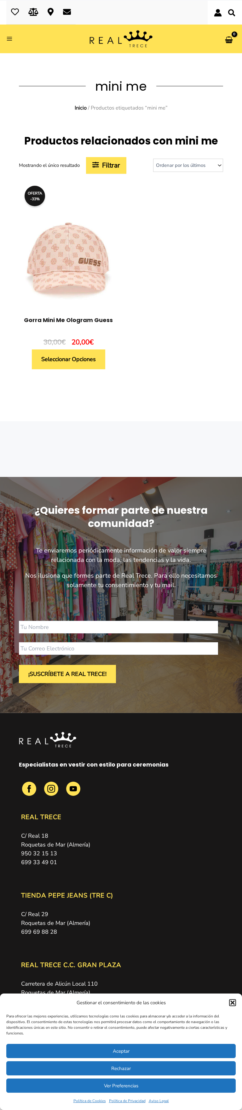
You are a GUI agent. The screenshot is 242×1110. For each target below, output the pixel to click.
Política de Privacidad (127, 1100)
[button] (232, 1003)
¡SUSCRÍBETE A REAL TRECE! (67, 674)
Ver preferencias (121, 1086)
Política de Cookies (89, 1100)
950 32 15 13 (39, 853)
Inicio (81, 107)
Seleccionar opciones (68, 359)
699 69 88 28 (39, 932)
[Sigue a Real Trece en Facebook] (30, 792)
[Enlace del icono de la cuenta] (218, 13)
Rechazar (121, 1068)
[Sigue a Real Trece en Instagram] (52, 792)
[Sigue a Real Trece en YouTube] (73, 792)
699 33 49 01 (39, 862)
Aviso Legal (159, 1100)
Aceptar (121, 1051)
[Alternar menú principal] (11, 39)
